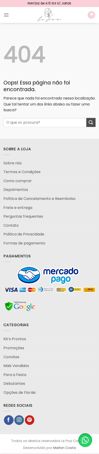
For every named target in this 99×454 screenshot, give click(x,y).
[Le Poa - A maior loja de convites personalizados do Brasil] (49, 15)
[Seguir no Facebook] (9, 420)
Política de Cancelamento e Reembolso (39, 198)
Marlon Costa (64, 447)
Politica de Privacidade (23, 234)
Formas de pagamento (24, 243)
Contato (11, 225)
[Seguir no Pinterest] (30, 420)
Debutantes (14, 383)
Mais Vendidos (16, 365)
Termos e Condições (22, 171)
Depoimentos (15, 189)
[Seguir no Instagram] (19, 420)
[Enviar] (91, 122)
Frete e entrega (17, 207)
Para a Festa (14, 374)
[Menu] (6, 15)
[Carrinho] (91, 15)
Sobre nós (12, 163)
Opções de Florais (19, 392)
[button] (85, 440)
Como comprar (17, 180)
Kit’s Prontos (14, 339)
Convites (11, 357)
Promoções (13, 348)
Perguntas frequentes (23, 216)
